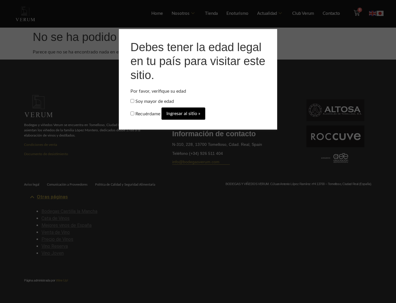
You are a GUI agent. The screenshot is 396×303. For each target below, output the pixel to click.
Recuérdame (147, 114)
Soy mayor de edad (154, 101)
